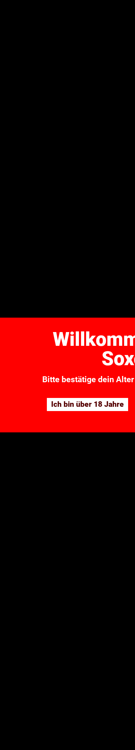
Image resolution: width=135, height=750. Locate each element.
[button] (87, 404)
